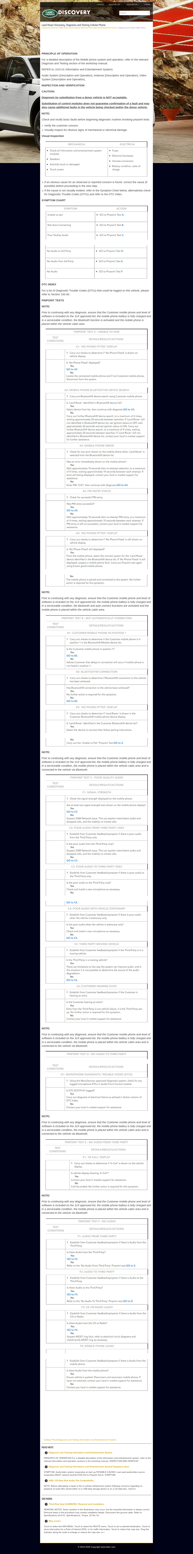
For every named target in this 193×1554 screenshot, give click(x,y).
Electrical (84, 28)
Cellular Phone (51, 1440)
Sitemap (147, 4)
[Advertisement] (96, 40)
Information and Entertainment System (103, 28)
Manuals (100, 4)
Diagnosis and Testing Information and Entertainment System (87, 1440)
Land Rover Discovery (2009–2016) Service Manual (61, 28)
